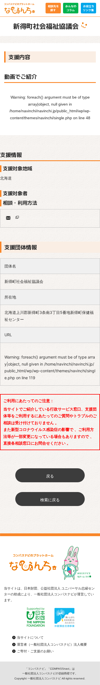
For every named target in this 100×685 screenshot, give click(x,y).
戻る (50, 476)
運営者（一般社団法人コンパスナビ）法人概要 (52, 644)
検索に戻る (50, 499)
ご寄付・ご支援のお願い (35, 651)
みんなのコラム (70, 8)
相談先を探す (53, 8)
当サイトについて (30, 637)
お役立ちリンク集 (88, 8)
